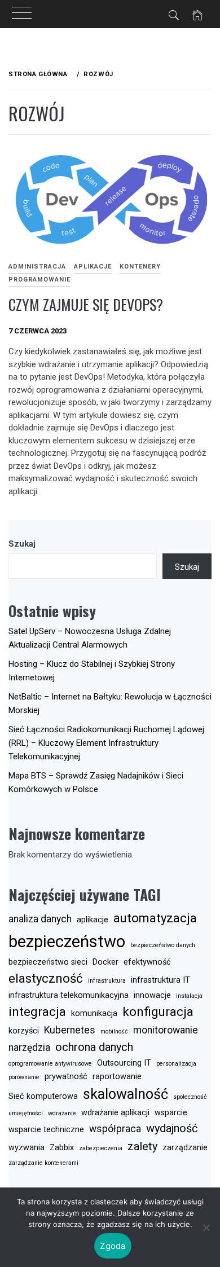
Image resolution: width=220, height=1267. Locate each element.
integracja (37, 1011)
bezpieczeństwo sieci (47, 962)
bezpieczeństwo (66, 941)
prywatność (66, 1076)
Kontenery (140, 266)
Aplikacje (93, 266)
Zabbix (62, 1147)
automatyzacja (155, 917)
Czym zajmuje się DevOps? (85, 304)
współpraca (115, 1128)
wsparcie (171, 1113)
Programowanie (39, 279)
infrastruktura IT (160, 980)
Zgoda (112, 1245)
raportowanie (117, 1076)
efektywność (147, 962)
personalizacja (176, 1063)
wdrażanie (62, 1113)
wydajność (171, 1128)
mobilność (114, 1031)
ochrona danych (94, 1047)
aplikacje (92, 920)
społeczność (190, 1097)
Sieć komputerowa (43, 1096)
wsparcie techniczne (46, 1129)
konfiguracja (157, 1011)
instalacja (189, 996)
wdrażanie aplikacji (115, 1113)
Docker (105, 962)
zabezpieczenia (100, 1148)
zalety (142, 1146)
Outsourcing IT (124, 1063)
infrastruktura (107, 980)
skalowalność (125, 1094)
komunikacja (94, 1013)
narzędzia (29, 1047)
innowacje (152, 995)
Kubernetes (69, 1030)
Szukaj (22, 544)
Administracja (37, 266)
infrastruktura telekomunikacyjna (68, 995)
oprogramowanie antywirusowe (50, 1063)
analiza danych (40, 919)
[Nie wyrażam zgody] (206, 1227)
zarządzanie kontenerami (43, 1163)
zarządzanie (185, 1147)
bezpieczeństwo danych (162, 945)
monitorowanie (165, 1030)
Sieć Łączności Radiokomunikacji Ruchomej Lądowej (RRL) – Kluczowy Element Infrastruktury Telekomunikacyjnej (106, 743)
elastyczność (45, 978)
